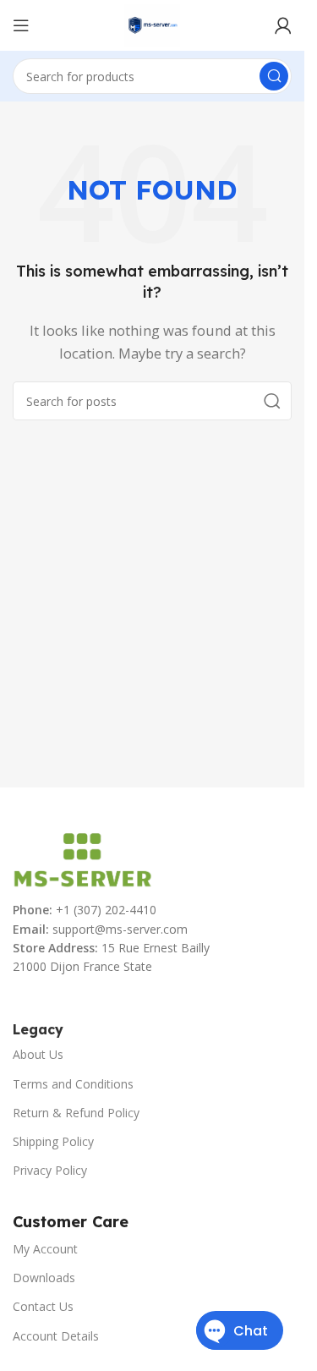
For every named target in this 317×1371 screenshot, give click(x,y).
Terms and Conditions (73, 1084)
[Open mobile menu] (21, 25)
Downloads (44, 1278)
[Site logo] (152, 23)
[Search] (274, 76)
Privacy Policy (50, 1170)
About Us (38, 1054)
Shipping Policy (53, 1141)
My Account (45, 1249)
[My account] (283, 25)
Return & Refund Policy (76, 1113)
